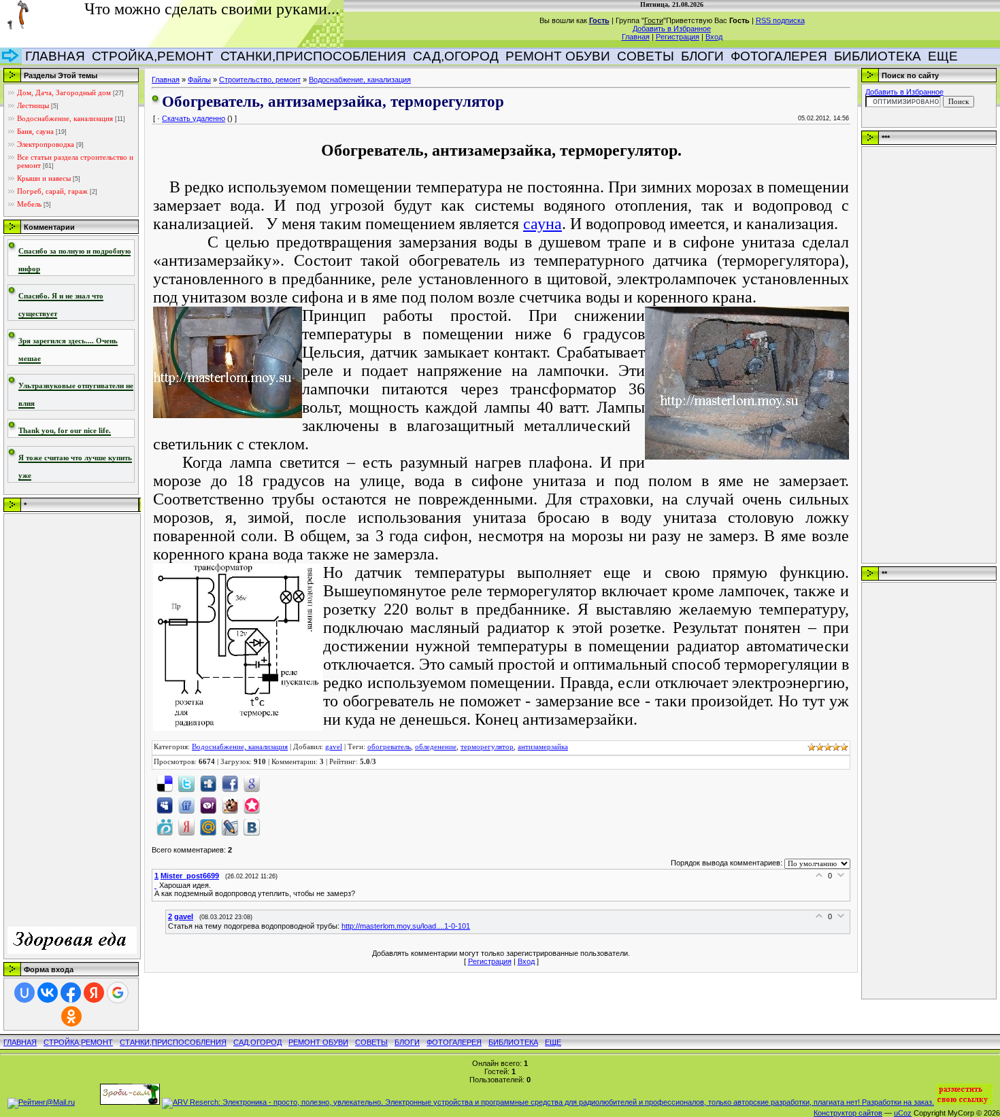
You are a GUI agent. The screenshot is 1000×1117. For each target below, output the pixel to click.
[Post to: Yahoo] (208, 804)
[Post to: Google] (252, 782)
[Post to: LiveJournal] (230, 826)
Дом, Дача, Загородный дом (64, 92)
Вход (713, 37)
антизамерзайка (543, 747)
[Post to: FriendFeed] (186, 804)
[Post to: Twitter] (186, 782)
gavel (333, 747)
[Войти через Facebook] (71, 992)
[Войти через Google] (118, 992)
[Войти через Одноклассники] (71, 1016)
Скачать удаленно (193, 118)
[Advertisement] (61, 721)
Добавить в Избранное (672, 28)
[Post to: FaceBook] (230, 782)
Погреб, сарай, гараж (52, 191)
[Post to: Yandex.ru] (186, 826)
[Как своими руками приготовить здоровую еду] (72, 951)
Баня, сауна (35, 131)
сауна (542, 224)
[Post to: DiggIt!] (208, 782)
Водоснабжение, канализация (65, 118)
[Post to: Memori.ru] (252, 804)
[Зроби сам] (130, 1102)
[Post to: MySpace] (165, 804)
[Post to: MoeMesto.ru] (165, 826)
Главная (636, 37)
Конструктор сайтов (848, 1113)
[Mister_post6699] (156, 885)
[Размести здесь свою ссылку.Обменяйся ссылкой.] (964, 1102)
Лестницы (33, 105)
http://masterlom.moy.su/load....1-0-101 (405, 926)
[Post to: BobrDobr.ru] (230, 804)
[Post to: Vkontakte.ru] (252, 826)
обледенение (435, 747)
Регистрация (677, 37)
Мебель (29, 204)
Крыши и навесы (44, 178)
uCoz (903, 1113)
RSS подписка (780, 20)
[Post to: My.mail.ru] (208, 826)
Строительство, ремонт (260, 79)
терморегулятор (487, 747)
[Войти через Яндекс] (94, 992)
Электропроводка (45, 144)
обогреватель (389, 747)
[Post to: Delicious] (165, 782)
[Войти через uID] (24, 992)
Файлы (199, 79)
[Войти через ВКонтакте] (47, 992)
